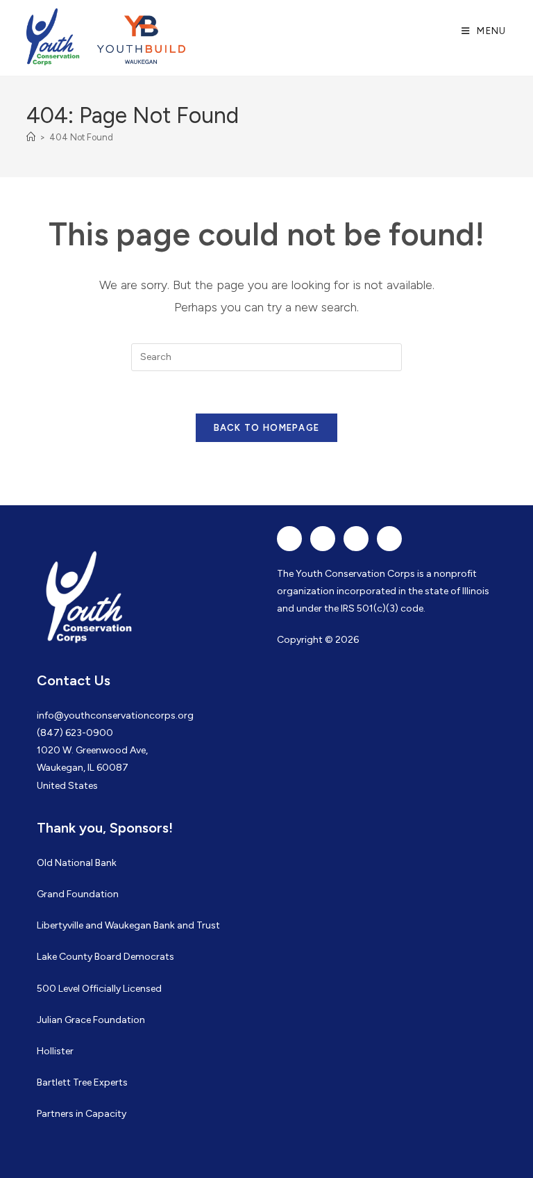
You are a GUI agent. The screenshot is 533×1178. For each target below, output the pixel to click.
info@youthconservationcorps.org (115, 715)
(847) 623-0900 (75, 733)
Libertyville (60, 925)
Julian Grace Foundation (91, 1020)
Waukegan (128, 925)
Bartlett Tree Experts (82, 1082)
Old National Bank (77, 863)
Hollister (55, 1051)
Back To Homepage (267, 428)
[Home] (30, 137)
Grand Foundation (78, 894)
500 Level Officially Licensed (99, 989)
